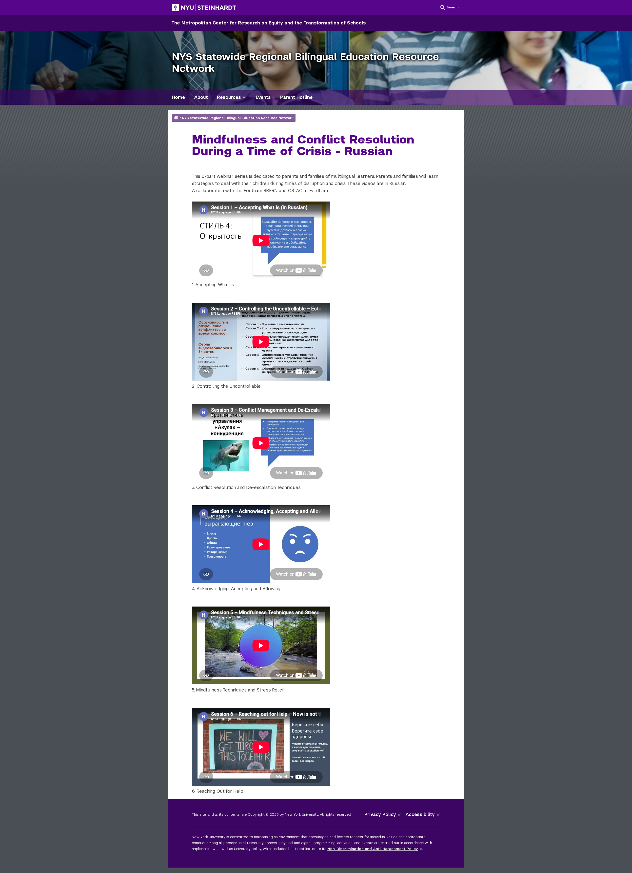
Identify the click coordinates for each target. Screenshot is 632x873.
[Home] (176, 118)
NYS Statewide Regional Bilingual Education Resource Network (238, 118)
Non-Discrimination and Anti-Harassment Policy (372, 849)
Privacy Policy (380, 814)
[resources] (244, 97)
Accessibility (420, 814)
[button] (449, 7)
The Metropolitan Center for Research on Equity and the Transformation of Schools (269, 23)
